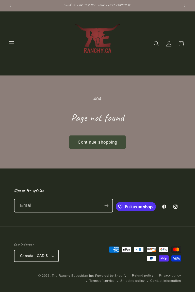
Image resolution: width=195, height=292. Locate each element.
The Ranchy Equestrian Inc (73, 276)
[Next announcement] (184, 5)
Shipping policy (132, 281)
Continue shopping (98, 142)
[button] (12, 44)
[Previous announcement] (10, 5)
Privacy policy (170, 275)
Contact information (165, 281)
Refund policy (143, 275)
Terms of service (102, 281)
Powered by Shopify (110, 276)
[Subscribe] (106, 205)
